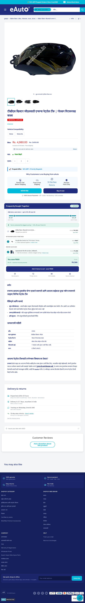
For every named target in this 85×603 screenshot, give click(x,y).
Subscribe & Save (73, 2)
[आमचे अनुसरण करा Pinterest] (42, 593)
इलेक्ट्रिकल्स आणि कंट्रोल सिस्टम (9, 502)
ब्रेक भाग (3, 495)
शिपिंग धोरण (4, 566)
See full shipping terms (13, 418)
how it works (29, 413)
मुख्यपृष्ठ (6, 18)
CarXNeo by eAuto (7, 517)
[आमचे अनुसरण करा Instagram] (38, 593)
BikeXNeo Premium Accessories (11, 521)
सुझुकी (45, 506)
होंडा (44, 502)
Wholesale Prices (6, 551)
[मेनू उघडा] (5, 10)
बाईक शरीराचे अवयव (6, 499)
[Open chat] (80, 598)
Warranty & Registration (8, 548)
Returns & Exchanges (49, 540)
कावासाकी (45, 528)
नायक (44, 499)
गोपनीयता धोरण (5, 559)
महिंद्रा (45, 517)
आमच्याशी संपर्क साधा (6, 540)
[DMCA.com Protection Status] (8, 599)
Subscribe (77, 578)
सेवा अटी (3, 569)
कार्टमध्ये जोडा (24, 191)
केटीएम (45, 521)
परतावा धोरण (4, 562)
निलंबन (3, 513)
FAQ (2, 544)
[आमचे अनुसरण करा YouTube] (46, 593)
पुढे (78, 18)
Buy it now (60, 191)
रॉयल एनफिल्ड (46, 524)
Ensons (10, 124)
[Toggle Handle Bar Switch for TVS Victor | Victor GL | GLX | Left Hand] (8, 241)
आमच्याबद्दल (4, 537)
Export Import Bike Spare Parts (11, 555)
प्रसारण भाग (4, 510)
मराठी (3, 592)
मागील (72, 18)
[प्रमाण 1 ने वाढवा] (28, 161)
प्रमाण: (9, 161)
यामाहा (44, 513)
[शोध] (82, 9)
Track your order (48, 537)
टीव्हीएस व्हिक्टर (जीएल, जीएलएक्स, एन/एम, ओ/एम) (23, 18)
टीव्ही (44, 510)
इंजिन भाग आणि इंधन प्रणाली (8, 506)
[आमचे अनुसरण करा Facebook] (34, 593)
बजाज (44, 495)
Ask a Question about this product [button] (42, 444)
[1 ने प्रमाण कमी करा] (15, 161)
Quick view (34, 242)
